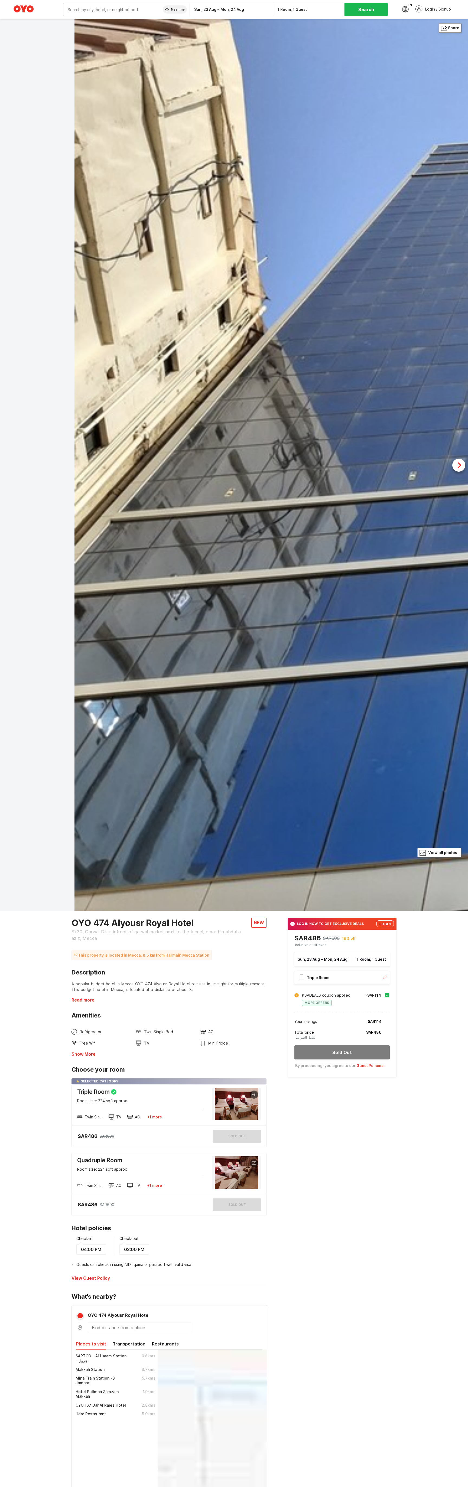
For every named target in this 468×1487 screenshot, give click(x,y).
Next (458, 465)
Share (453, 27)
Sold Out (237, 1205)
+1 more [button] (154, 1117)
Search (366, 9)
